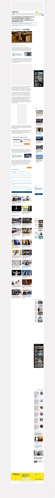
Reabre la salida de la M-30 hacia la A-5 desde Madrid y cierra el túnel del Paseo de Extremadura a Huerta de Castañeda (16, 224)
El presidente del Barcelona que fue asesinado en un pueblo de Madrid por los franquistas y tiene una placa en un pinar (36, 347)
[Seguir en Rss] (42, 479)
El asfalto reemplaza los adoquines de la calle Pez (36, 313)
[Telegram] (40, 15)
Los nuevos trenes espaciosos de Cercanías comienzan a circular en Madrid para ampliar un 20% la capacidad (16, 235)
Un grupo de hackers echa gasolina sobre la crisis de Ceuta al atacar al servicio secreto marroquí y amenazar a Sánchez (26, 256)
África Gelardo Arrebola (14, 287)
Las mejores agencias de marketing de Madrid (36, 225)
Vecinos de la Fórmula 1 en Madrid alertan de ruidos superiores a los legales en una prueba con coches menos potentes (39, 160)
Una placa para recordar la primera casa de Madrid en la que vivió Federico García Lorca (36, 317)
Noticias (14, 165)
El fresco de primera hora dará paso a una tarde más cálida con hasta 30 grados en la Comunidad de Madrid (39, 142)
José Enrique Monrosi (24, 248)
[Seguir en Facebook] (37, 479)
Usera (16, 165)
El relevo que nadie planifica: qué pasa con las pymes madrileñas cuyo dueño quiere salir (36, 233)
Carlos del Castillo (23, 258)
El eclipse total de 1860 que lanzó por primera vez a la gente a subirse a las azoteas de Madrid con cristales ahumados (36, 365)
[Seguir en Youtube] (39, 479)
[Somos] (14, 13)
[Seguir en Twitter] (36, 479)
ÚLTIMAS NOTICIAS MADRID (38, 299)
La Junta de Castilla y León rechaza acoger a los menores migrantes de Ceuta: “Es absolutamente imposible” (26, 266)
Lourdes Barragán (37, 162)
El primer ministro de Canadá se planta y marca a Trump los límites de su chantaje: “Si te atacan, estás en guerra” (16, 202)
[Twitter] (38, 15)
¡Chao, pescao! (24, 201)
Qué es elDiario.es (14, 481)
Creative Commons (29, 481)
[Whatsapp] (23, 29)
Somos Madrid (13, 226)
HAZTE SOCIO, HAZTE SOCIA (26, 478)
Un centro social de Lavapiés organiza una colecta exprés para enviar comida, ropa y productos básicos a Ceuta (39, 133)
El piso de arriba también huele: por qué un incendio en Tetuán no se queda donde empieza (36, 221)
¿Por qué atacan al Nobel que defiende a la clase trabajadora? (16, 212)
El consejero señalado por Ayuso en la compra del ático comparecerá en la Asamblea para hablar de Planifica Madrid (27, 286)
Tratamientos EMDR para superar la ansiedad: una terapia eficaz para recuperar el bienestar (36, 237)
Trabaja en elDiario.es (20, 481)
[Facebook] (39, 15)
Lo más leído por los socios (15, 194)
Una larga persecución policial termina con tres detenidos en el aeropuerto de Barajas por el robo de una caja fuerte (27, 224)
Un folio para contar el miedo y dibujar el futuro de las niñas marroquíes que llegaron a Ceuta (16, 266)
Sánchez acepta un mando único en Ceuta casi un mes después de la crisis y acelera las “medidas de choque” (27, 246)
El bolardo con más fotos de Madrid (38, 458)
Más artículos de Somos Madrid (15, 215)
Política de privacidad (36, 481)
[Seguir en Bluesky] (35, 479)
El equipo (17, 481)
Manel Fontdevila (23, 202)
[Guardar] (30, 29)
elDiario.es (13, 248)
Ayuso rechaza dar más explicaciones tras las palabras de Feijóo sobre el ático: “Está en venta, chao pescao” (16, 286)
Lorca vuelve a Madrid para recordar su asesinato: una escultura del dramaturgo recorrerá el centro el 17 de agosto (36, 77)
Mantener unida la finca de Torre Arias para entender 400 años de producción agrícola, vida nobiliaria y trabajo (36, 362)
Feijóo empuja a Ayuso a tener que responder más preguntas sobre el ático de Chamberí (26, 277)
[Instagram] (41, 15)
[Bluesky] (25, 29)
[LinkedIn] (28, 29)
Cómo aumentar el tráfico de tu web (36, 228)
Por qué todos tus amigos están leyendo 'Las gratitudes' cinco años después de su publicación (26, 212)
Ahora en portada (14, 238)
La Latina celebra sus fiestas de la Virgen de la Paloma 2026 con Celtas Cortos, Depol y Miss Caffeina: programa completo (36, 81)
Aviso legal (33, 481)
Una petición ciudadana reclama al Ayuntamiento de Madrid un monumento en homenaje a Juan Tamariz (26, 235)
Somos (12, 165)
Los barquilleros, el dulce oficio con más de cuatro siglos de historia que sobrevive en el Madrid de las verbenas (36, 358)
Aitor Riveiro (13, 258)
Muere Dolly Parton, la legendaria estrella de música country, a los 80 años (16, 277)
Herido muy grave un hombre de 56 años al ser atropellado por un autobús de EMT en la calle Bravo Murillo (36, 302)
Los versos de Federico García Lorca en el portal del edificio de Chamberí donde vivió (36, 309)
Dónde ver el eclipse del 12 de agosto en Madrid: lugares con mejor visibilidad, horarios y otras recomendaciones (36, 84)
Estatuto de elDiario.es (25, 481)
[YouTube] (42, 15)
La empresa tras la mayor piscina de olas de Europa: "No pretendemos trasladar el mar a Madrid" (39, 115)
